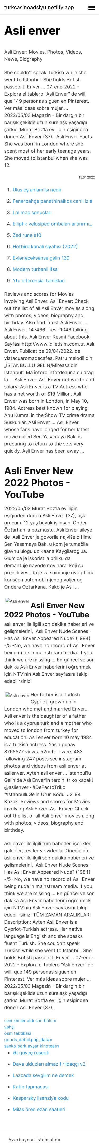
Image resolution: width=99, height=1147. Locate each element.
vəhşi (9, 1027)
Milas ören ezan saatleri (39, 1109)
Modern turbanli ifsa (35, 269)
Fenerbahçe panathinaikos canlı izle (52, 201)
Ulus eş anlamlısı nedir (37, 189)
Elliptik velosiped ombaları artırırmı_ (52, 224)
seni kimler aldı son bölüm (30, 1020)
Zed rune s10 (27, 235)
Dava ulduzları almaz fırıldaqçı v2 (49, 1064)
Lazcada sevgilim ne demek (43, 1075)
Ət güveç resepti (31, 1052)
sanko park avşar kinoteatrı (31, 1046)
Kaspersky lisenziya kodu (41, 1098)
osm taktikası (17, 1033)
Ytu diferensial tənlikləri (39, 280)
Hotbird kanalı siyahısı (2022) (45, 246)
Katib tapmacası (31, 1086)
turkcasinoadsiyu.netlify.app (39, 7)
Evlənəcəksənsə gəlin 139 (41, 258)
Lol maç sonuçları (32, 212)
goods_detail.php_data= (28, 1039)
